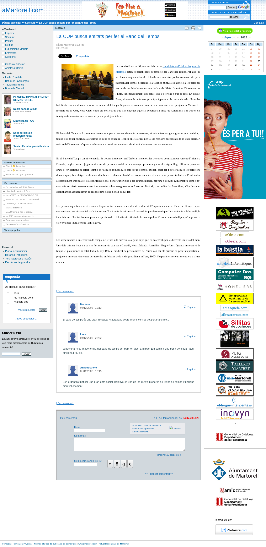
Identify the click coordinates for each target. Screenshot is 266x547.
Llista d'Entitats (14, 77)
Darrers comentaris (14, 162)
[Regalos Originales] (235, 230)
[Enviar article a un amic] (186, 27)
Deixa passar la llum (25, 109)
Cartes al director (15, 64)
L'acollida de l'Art (23, 120)
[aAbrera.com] (234, 243)
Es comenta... (11, 183)
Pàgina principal (11, 22)
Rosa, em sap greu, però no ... (20, 174)
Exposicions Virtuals (17, 49)
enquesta (12, 277)
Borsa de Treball (15, 88)
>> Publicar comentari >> (159, 473)
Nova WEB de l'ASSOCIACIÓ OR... (23, 195)
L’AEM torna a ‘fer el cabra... (19, 212)
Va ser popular (12, 230)
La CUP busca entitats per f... (20, 216)
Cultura (9, 45)
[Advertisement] (128, 274)
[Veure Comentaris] (200, 27)
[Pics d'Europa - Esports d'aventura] (235, 218)
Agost (228, 37)
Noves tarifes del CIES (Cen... (20, 187)
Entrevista (11, 52)
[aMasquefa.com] (234, 310)
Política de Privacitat (22, 544)
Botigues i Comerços (17, 81)
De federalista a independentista (22, 134)
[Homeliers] (235, 291)
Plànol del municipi (16, 251)
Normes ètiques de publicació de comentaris (55, 544)
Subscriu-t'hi (11, 333)
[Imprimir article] (193, 27)
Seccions (10, 56)
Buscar (234, 17)
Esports (9, 33)
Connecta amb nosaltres (17, 220)
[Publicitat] (235, 255)
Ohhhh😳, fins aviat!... (16, 166)
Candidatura (170, 66)
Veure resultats (26, 309)
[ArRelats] (234, 346)
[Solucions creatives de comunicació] (235, 267)
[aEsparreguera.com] (234, 316)
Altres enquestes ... (26, 318)
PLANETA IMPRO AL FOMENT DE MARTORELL (31, 99)
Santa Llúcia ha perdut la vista (31, 146)
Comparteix (82, 56)
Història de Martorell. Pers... (19, 191)
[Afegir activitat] (235, 33)
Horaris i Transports (16, 254)
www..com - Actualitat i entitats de (103, 544)
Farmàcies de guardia (17, 262)
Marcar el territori (14, 208)
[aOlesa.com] (234, 236)
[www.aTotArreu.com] (232, 533)
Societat (30, 22)
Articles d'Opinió (14, 68)
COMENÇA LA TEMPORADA (19, 203)
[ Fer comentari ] (65, 291)
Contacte (259, 22)
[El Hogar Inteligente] (235, 407)
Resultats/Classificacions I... (19, 224)
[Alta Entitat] (235, 303)
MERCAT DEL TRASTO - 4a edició (22, 199)
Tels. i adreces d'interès (18, 258)
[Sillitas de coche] (235, 328)
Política (9, 41)
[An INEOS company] (235, 419)
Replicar (191, 307)
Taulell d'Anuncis (15, 84)
